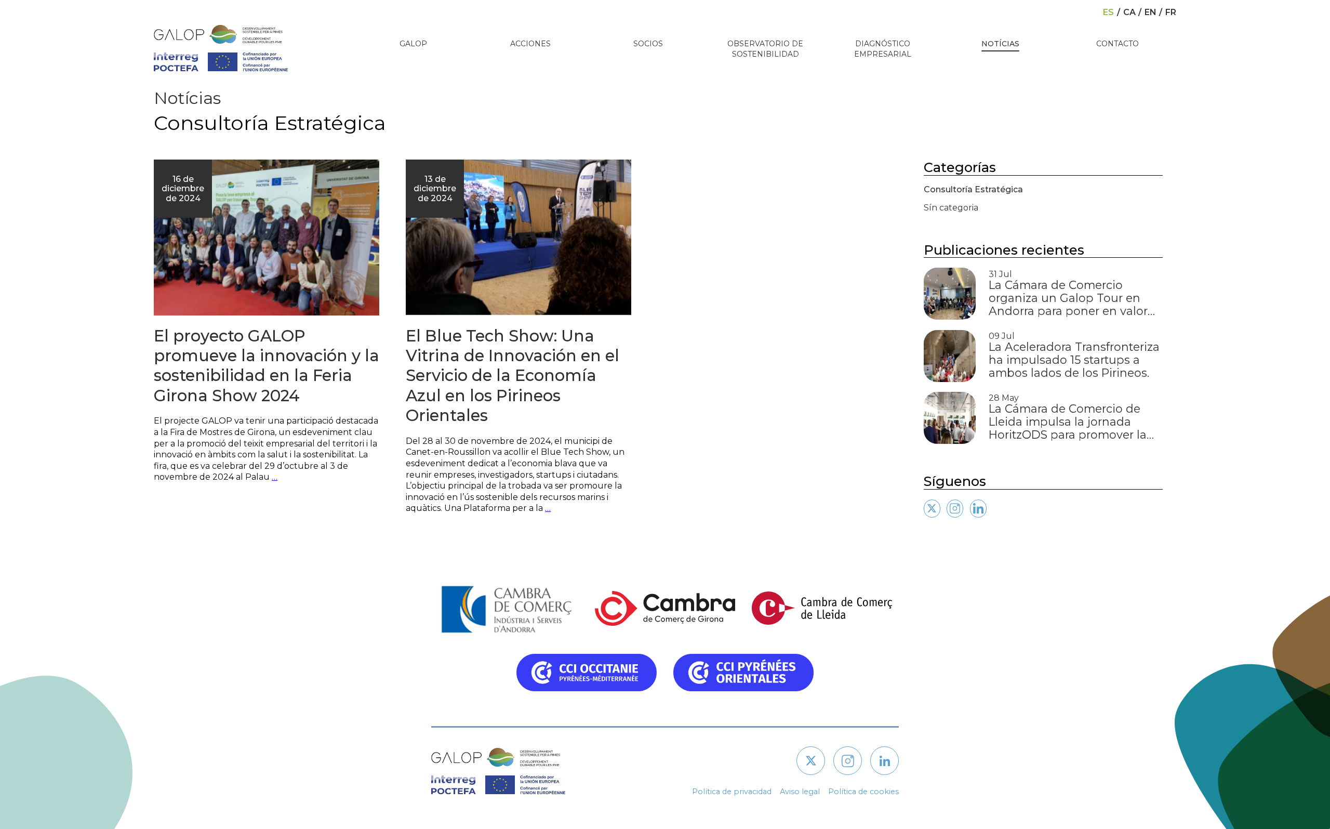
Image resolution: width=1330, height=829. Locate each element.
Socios (648, 43)
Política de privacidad (732, 791)
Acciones (530, 43)
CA (1129, 12)
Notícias (1000, 43)
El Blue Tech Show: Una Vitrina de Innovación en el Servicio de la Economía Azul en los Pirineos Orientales (512, 376)
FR (1170, 12)
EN (1150, 12)
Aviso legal (800, 791)
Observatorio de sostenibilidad (765, 48)
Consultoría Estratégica (973, 189)
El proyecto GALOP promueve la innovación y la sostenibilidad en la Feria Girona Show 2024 (266, 365)
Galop (413, 43)
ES (1108, 12)
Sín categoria (951, 208)
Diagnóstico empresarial (882, 48)
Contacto (1117, 43)
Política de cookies (863, 791)
